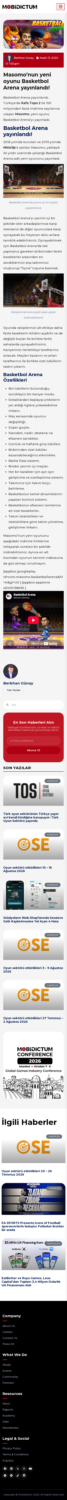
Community (10, 1376)
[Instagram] (24, 1468)
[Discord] (24, 1475)
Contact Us (9, 1338)
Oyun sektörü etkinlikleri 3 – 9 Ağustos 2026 (33, 969)
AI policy (8, 1460)
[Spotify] (11, 1475)
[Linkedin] (11, 1468)
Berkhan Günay (18, 683)
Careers (7, 1332)
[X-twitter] (17, 1468)
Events (7, 1370)
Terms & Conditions (15, 1454)
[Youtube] (30, 1468)
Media (6, 1364)
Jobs (5, 1421)
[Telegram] (5, 1475)
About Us (8, 1326)
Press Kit (8, 1344)
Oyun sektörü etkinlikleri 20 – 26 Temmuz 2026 (27, 1173)
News (6, 1403)
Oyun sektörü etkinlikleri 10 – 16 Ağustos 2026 (27, 869)
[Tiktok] (17, 1475)
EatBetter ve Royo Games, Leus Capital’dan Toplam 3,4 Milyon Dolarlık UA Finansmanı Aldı (31, 1281)
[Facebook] (5, 1468)
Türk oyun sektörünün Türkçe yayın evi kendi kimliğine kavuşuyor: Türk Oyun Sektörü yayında (31, 817)
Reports (7, 1409)
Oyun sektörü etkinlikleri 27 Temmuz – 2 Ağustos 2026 (33, 1020)
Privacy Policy (11, 1448)
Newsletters (10, 1427)
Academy (8, 1415)
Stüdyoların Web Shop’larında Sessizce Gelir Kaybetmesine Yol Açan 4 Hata (33, 919)
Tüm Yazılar (13, 690)
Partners (8, 1382)
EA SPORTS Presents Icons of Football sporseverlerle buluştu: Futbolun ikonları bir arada (33, 1226)
